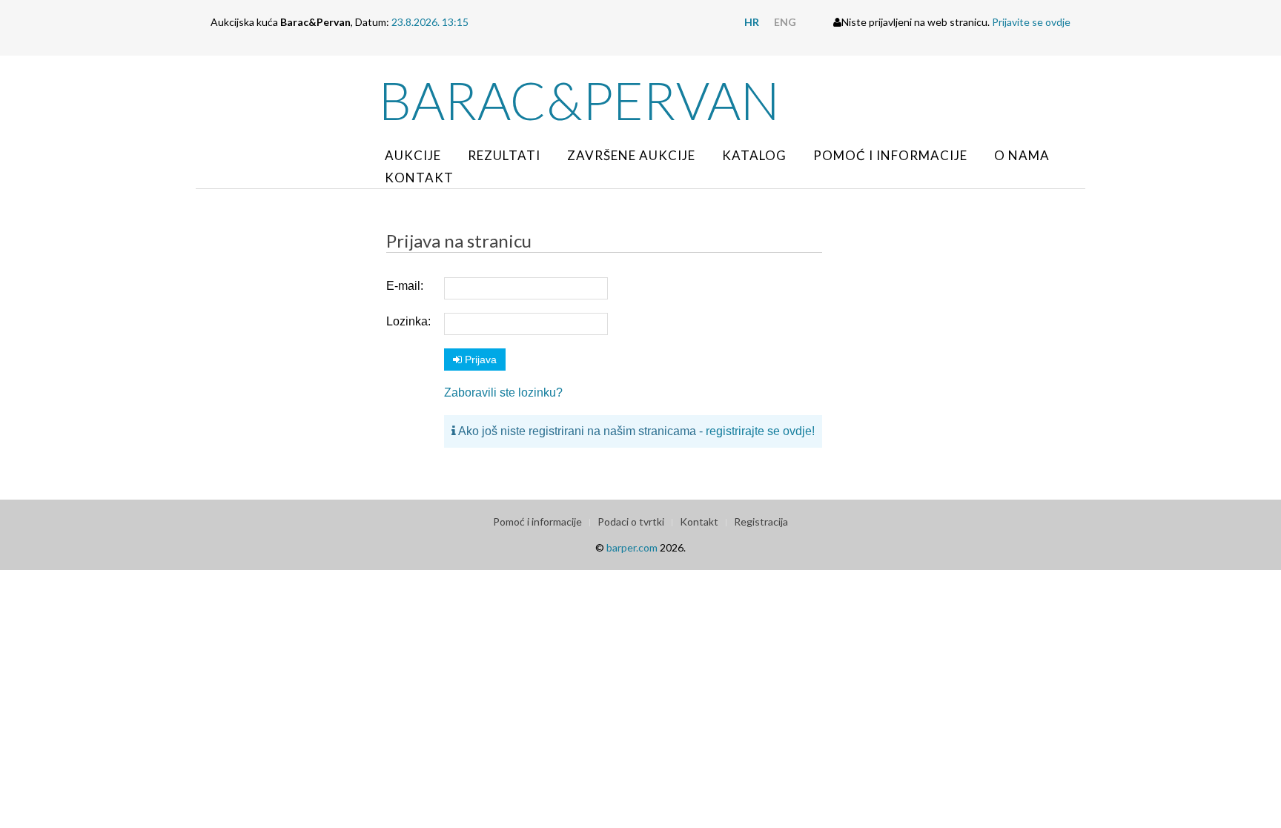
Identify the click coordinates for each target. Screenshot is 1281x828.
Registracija (761, 521)
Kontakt (419, 177)
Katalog (754, 155)
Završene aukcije (631, 155)
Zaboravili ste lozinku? (503, 392)
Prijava (479, 359)
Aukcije (413, 155)
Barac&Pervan (579, 100)
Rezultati (504, 155)
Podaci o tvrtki (631, 521)
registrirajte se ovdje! (760, 431)
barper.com (632, 547)
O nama (1022, 155)
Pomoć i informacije (890, 155)
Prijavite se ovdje (1031, 22)
